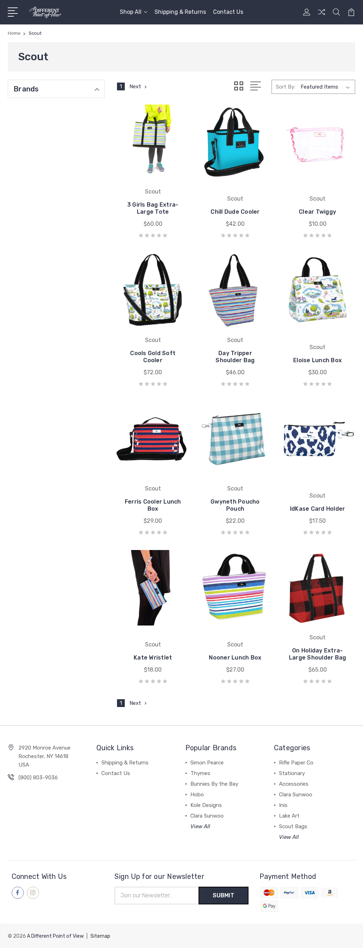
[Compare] (321, 16)
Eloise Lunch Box (317, 360)
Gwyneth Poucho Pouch (235, 505)
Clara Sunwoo (207, 816)
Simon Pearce (207, 762)
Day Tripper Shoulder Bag (235, 357)
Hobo (197, 794)
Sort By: (285, 87)
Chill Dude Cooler (235, 211)
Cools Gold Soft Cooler (152, 357)
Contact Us (228, 12)
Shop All (130, 12)
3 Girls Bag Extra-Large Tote (153, 208)
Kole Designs (206, 805)
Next (135, 86)
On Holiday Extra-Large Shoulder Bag (317, 654)
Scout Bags (293, 826)
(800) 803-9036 (38, 777)
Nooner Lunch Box (235, 657)
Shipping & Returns (180, 12)
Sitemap (100, 936)
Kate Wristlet (153, 657)
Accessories (293, 784)
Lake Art (289, 816)
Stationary (292, 773)
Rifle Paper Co (296, 762)
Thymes (200, 773)
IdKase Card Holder (317, 508)
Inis (283, 805)
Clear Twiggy (317, 211)
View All (200, 826)
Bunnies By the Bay (214, 784)
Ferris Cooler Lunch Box (153, 505)
